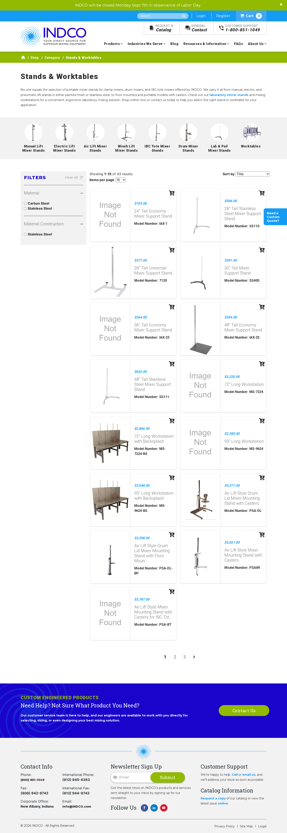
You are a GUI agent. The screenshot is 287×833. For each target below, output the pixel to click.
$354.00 (230, 317)
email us (248, 775)
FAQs (238, 44)
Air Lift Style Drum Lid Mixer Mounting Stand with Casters (242, 498)
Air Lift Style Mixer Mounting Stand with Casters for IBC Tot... (153, 612)
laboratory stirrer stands (228, 95)
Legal (262, 826)
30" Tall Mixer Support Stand (237, 270)
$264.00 (140, 317)
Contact (199, 28)
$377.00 (140, 260)
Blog (174, 44)
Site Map (246, 826)
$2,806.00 (141, 429)
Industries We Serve (145, 44)
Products (112, 44)
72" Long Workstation (244, 384)
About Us (255, 44)
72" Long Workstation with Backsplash (154, 439)
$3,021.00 (232, 542)
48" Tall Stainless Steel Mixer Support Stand (152, 384)
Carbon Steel (38, 203)
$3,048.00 (141, 485)
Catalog (164, 28)
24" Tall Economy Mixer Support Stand (153, 214)
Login (201, 16)
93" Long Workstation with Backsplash (154, 496)
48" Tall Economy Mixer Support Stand (243, 327)
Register (223, 16)
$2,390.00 (232, 434)
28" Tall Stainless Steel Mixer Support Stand (242, 213)
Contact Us (244, 710)
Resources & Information (204, 44)
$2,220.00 (232, 377)
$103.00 (140, 203)
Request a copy (213, 798)
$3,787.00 (141, 599)
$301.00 (230, 260)
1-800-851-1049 (242, 28)
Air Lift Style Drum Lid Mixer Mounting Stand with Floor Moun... (152, 553)
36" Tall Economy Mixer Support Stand (153, 327)
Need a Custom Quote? (273, 217)
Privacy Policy (224, 826)
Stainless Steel (40, 208)
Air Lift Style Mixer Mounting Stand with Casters (243, 555)
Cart (253, 16)
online (223, 803)
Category (52, 58)
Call (235, 775)
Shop (34, 58)
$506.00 (230, 201)
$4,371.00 (232, 485)
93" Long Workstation (244, 441)
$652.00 (140, 372)
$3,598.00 (141, 538)
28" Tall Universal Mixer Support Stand (153, 270)
